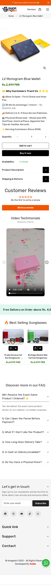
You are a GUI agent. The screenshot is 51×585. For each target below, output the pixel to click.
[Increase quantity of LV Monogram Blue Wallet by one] (46, 137)
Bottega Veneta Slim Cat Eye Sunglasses (37, 356)
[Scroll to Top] (46, 570)
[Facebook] (5, 513)
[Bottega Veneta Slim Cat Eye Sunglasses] (37, 337)
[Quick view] (15, 348)
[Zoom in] (44, 68)
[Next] (46, 262)
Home (11, 16)
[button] (40, 9)
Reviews (31, 9)
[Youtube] (21, 513)
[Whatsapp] (38, 513)
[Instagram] (13, 513)
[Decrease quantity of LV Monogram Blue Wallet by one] (17, 137)
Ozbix (33, 564)
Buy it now (25, 153)
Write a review (25, 207)
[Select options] (11, 348)
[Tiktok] (30, 513)
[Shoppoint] (9, 9)
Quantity (7, 136)
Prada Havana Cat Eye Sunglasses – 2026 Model (13, 356)
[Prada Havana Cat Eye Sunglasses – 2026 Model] (13, 337)
